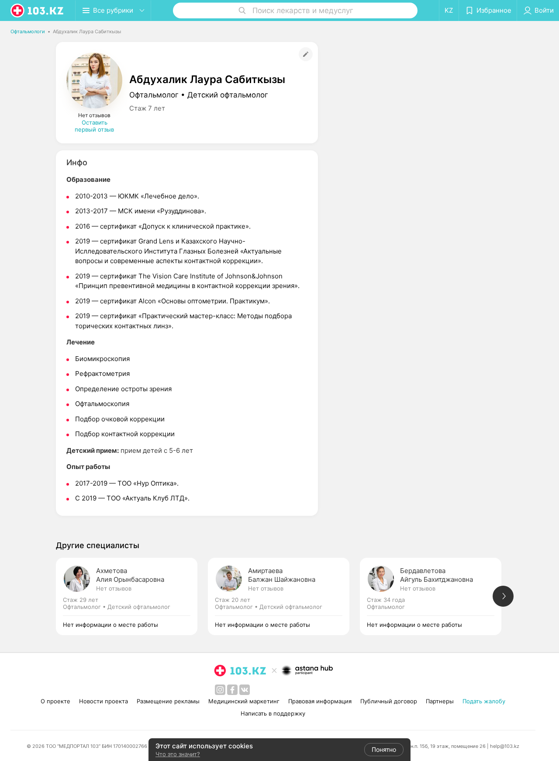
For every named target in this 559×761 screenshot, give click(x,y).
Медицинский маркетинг (244, 701)
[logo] (37, 10)
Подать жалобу (483, 701)
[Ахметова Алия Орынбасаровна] (132, 596)
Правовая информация (320, 701)
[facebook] (232, 690)
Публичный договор (388, 701)
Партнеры (440, 701)
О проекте (55, 701)
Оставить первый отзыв (94, 126)
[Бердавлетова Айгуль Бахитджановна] (436, 596)
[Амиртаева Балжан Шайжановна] (284, 596)
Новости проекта (103, 701)
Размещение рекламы (168, 701)
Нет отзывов (113, 588)
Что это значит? (177, 754)
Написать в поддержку (273, 713)
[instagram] (220, 690)
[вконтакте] (244, 690)
